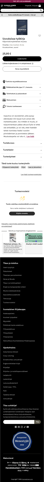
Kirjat (23, 167)
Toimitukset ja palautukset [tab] (16, 94)
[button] (2, 6)
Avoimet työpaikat (10, 317)
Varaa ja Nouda (9, 279)
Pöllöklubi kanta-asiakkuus (13, 325)
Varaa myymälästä (22, 69)
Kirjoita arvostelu (22, 213)
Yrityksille (28, 5)
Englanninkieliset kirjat (11, 364)
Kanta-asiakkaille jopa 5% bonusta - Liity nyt (22, 15)
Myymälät (7, 321)
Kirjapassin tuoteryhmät (11, 167)
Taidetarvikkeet (9, 395)
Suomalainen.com (27, 479)
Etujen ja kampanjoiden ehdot (14, 287)
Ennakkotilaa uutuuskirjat (12, 360)
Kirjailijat (6, 367)
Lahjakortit (7, 375)
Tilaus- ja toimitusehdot (12, 283)
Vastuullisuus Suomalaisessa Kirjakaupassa (19, 341)
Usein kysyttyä (8, 267)
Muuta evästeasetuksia (11, 291)
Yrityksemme (8, 337)
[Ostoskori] (39, 6)
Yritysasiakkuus (9, 329)
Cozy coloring (8, 356)
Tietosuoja (7, 299)
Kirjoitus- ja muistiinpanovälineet (15, 371)
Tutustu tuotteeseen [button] (14, 106)
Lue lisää (30, 136)
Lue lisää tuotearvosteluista (31, 174)
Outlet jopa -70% (9, 387)
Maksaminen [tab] (11, 100)
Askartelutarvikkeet (10, 352)
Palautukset (7, 271)
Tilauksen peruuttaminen (12, 275)
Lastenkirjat (7, 379)
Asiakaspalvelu (8, 313)
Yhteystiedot (8, 333)
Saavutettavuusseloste (11, 295)
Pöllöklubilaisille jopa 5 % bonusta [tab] (19, 87)
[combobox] (22, 10)
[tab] (22, 143)
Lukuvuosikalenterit (10, 383)
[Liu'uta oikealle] (42, 15)
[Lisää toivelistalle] (39, 35)
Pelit (5, 391)
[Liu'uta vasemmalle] (2, 15)
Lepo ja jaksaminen (34, 167)
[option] (22, 15)
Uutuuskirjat (7, 399)
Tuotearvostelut (9, 302)
